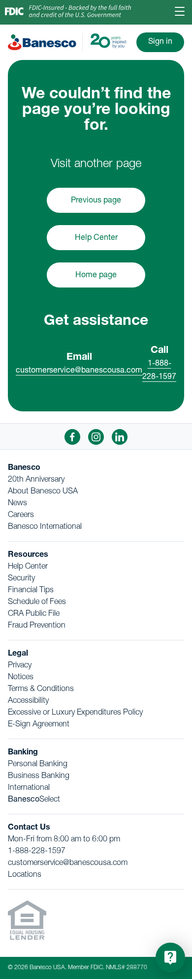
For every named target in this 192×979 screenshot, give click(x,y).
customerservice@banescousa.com (79, 371)
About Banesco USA (43, 492)
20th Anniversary (36, 480)
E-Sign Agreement (38, 725)
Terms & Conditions (41, 689)
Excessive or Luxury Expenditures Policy (75, 713)
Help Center (96, 238)
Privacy (20, 666)
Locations (24, 875)
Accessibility (28, 701)
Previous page (96, 201)
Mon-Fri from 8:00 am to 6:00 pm (64, 840)
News (17, 504)
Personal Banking (37, 765)
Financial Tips (31, 591)
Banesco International (45, 527)
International (29, 788)
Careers (21, 515)
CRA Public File (34, 614)
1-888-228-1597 (36, 852)
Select (34, 800)
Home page (96, 276)
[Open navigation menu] (180, 12)
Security (21, 579)
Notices (20, 678)
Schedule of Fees (37, 602)
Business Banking (38, 776)
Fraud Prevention (36, 626)
